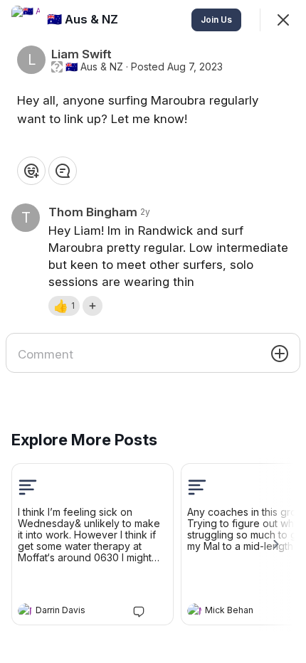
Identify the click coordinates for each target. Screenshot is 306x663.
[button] (64, 306)
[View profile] (25, 610)
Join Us (216, 19)
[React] (31, 170)
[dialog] (153, 331)
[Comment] (62, 171)
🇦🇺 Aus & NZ (94, 67)
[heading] (78, 612)
